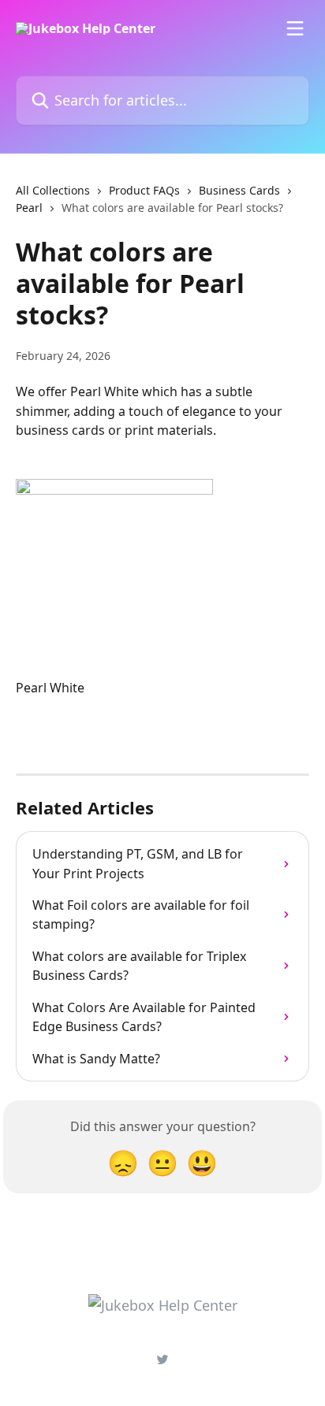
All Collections (53, 190)
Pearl (29, 207)
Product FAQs (144, 190)
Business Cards (239, 190)
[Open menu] (295, 28)
